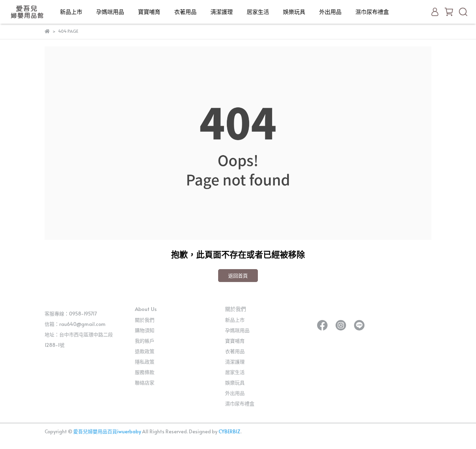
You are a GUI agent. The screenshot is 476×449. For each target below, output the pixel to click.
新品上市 (71, 11)
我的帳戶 (144, 340)
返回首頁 (238, 275)
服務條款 (144, 372)
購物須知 (144, 330)
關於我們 (144, 320)
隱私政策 (144, 361)
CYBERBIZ (229, 431)
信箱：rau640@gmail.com (75, 324)
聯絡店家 (144, 382)
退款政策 (144, 351)
